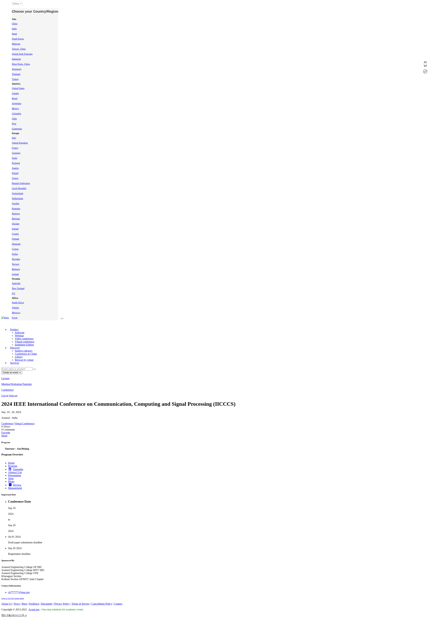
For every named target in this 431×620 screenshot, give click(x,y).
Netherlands (17, 198)
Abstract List (15, 472)
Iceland (15, 274)
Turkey (15, 79)
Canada (15, 93)
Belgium (16, 218)
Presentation (14, 475)
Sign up (13, 395)
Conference (7, 389)
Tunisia (15, 307)
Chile (14, 118)
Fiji (13, 293)
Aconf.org (33, 609)
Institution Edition (24, 344)
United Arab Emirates (22, 54)
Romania (16, 208)
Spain (14, 158)
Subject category (23, 350)
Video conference (24, 338)
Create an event (11, 372)
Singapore (16, 69)
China (14, 23)
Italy (14, 138)
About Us (6, 603)
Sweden (15, 203)
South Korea (18, 39)
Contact (118, 603)
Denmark (16, 244)
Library (19, 356)
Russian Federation (21, 183)
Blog (24, 603)
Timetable (18, 469)
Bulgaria (16, 269)
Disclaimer (46, 603)
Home (11, 463)
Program (12, 466)
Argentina (16, 103)
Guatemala (17, 129)
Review (17, 485)
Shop (11, 478)
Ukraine (15, 223)
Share (4, 435)
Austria (15, 168)
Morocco (16, 312)
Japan (14, 34)
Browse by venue (24, 359)
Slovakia (16, 259)
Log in (4, 395)
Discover (15, 347)
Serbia (15, 254)
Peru (14, 123)
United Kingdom (20, 143)
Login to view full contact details (12, 598)
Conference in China (26, 353)
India (14, 28)
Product (14, 329)
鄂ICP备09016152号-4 (14, 615)
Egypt (15, 317)
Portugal (16, 163)
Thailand (16, 74)
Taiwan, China (19, 49)
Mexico (15, 108)
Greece (15, 178)
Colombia (16, 113)
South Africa (18, 302)
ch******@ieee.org (19, 592)
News (17, 603)
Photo (11, 481)
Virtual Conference (24, 423)
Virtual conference (24, 341)
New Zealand (18, 288)
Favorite (5, 432)
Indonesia (16, 59)
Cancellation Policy (101, 603)
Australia (16, 283)
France (15, 148)
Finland (15, 239)
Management (15, 488)
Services (14, 362)
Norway (15, 264)
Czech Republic (19, 188)
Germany (16, 153)
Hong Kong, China (21, 64)
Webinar (19, 335)
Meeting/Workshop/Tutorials (16, 384)
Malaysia (16, 44)
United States (18, 88)
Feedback (34, 603)
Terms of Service (81, 603)
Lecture (5, 378)
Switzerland (17, 193)
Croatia (15, 234)
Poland (15, 173)
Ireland (15, 229)
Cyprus (15, 249)
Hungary (16, 213)
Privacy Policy (62, 603)
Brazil (15, 98)
